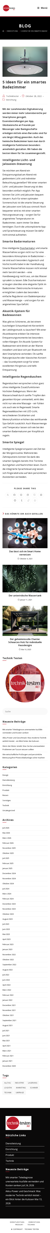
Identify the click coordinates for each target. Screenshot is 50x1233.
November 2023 (9, 909)
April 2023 (6, 939)
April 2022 (6, 985)
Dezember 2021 (9, 1005)
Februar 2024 (7, 898)
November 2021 (9, 1010)
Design (5, 775)
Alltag (7, 1083)
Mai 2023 (6, 934)
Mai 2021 (6, 1040)
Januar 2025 (7, 868)
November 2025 (9, 848)
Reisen (5, 795)
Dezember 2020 (9, 1066)
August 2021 (7, 1025)
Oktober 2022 (8, 959)
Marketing (21, 1088)
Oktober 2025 (8, 853)
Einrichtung (11, 99)
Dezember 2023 (9, 904)
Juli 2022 (5, 974)
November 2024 (9, 878)
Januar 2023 (7, 949)
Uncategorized (8, 810)
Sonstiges (6, 800)
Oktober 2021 (8, 1015)
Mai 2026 (6, 833)
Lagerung (32, 1083)
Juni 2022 (6, 980)
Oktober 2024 (8, 883)
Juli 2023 (5, 924)
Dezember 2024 (9, 873)
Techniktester (12, 96)
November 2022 (9, 954)
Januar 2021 (7, 1061)
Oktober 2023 (8, 914)
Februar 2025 (7, 863)
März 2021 (6, 1050)
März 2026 (6, 838)
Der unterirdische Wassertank (25, 595)
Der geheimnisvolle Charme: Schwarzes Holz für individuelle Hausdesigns (25, 642)
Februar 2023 (7, 944)
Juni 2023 (6, 929)
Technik (5, 805)
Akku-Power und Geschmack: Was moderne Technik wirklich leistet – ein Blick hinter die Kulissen (23, 1195)
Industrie (19, 1083)
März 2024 (6, 893)
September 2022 (9, 964)
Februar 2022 (7, 995)
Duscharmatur (27, 248)
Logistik (8, 1088)
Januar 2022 (7, 1000)
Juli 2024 (5, 888)
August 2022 (7, 969)
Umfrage (20, 1092)
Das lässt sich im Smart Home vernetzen (25, 553)
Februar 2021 (7, 1055)
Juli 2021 (5, 1030)
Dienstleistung (8, 780)
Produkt (5, 790)
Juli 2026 (5, 828)
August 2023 (7, 919)
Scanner (34, 1088)
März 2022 (6, 990)
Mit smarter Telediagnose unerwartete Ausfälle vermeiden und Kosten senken (25, 1181)
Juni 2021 (6, 1035)
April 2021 (6, 1045)
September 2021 (9, 1020)
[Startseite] (3, 31)
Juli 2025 (5, 858)
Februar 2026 (7, 843)
